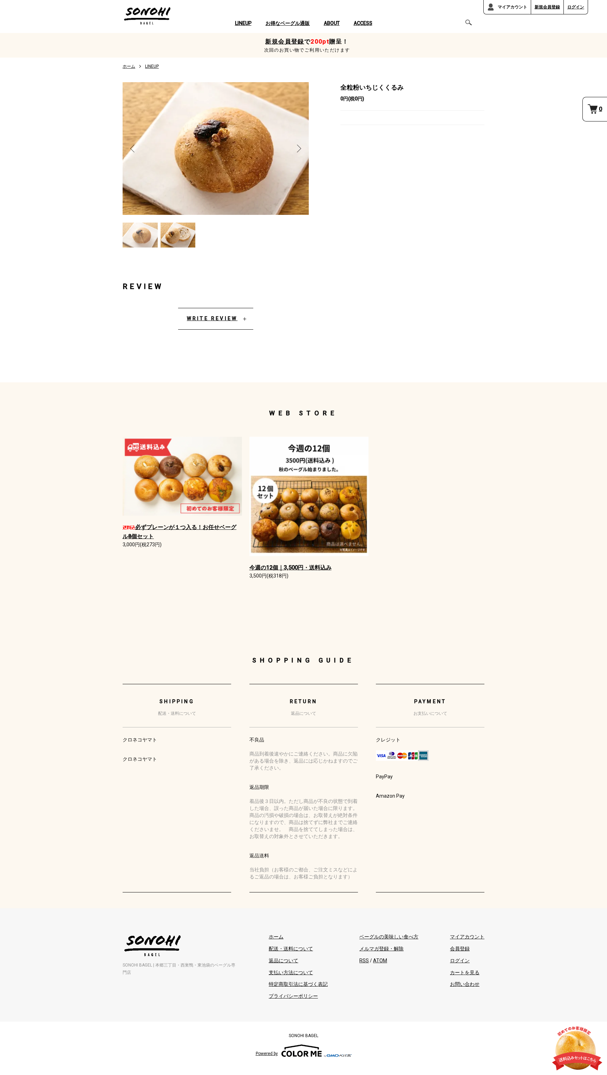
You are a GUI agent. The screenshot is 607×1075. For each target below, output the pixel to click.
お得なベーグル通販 (288, 23)
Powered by (267, 1053)
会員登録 (460, 948)
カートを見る (464, 972)
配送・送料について (291, 948)
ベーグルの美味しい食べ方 (388, 936)
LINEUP (243, 23)
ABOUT (332, 23)
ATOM (380, 960)
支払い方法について (291, 972)
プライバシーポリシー (293, 996)
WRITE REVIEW (212, 318)
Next (298, 148)
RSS (364, 960)
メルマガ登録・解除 (381, 948)
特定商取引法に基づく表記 (298, 984)
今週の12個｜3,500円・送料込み (290, 567)
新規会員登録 (547, 7)
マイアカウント (512, 7)
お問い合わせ (464, 984)
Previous (133, 148)
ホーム (129, 66)
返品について (283, 960)
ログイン (575, 7)
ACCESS (363, 23)
